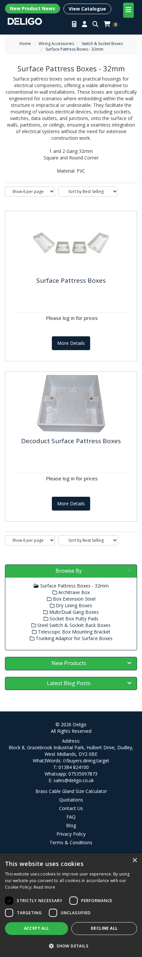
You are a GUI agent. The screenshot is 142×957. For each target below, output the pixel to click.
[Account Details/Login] (84, 24)
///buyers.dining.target (86, 760)
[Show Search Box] (95, 24)
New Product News (32, 8)
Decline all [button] (104, 928)
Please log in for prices (72, 318)
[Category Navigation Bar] (128, 10)
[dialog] (71, 905)
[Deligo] (25, 20)
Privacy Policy (71, 834)
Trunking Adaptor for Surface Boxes (73, 638)
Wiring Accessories (56, 43)
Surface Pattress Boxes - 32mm (74, 49)
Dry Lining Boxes (73, 605)
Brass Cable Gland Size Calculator (71, 791)
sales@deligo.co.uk (73, 780)
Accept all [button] (36, 928)
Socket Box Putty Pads (73, 618)
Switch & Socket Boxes (102, 43)
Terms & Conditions (71, 842)
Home (25, 43)
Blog (71, 825)
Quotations (71, 800)
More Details (71, 343)
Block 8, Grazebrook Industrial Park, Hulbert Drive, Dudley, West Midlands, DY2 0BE (71, 750)
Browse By (68, 570)
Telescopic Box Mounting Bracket (73, 632)
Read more (44, 887)
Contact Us (71, 808)
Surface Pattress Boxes (71, 280)
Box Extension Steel (73, 599)
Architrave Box (73, 592)
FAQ (71, 817)
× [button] (134, 860)
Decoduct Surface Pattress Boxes (71, 441)
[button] (71, 945)
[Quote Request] (74, 24)
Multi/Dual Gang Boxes (73, 612)
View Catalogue (87, 9)
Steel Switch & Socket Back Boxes (73, 625)
